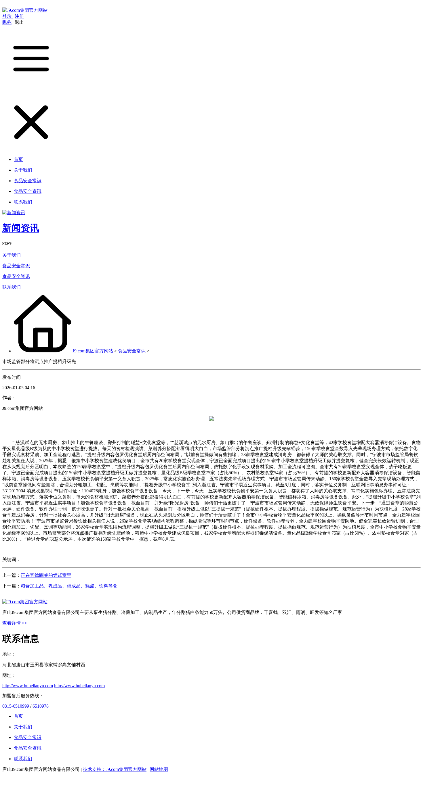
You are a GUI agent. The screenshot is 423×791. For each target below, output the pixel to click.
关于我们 (11, 255)
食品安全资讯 (16, 276)
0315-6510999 (15, 706)
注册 (19, 16)
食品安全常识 (16, 265)
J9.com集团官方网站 (93, 350)
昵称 (7, 22)
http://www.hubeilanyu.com (27, 685)
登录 (7, 16)
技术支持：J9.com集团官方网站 (114, 769)
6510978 (41, 706)
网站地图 (159, 769)
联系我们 (11, 287)
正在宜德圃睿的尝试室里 (46, 575)
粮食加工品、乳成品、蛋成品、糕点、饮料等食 (69, 585)
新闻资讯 (20, 228)
